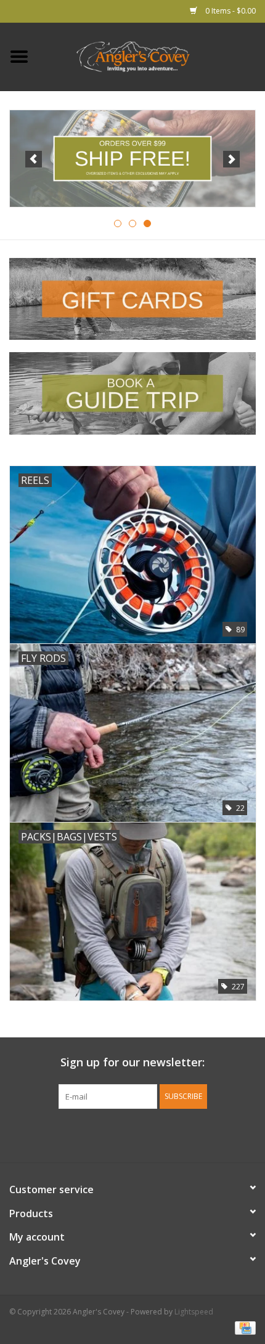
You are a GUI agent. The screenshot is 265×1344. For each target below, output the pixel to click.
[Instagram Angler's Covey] (155, 1134)
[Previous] (33, 159)
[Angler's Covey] (152, 56)
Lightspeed (193, 1311)
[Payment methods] (243, 1327)
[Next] (231, 159)
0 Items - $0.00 (229, 11)
